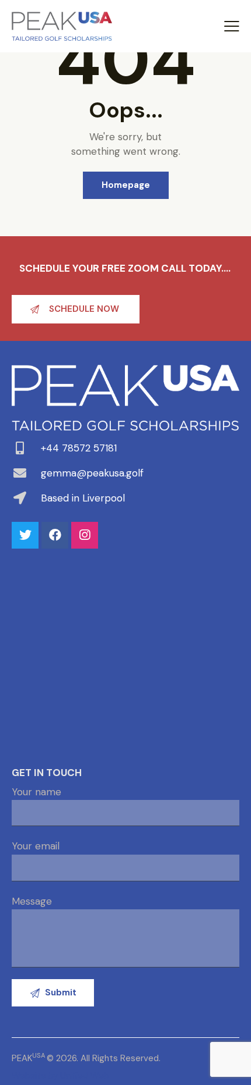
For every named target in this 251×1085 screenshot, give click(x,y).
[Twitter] (25, 535)
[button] (76, 309)
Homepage (126, 185)
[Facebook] (54, 535)
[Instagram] (84, 535)
